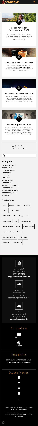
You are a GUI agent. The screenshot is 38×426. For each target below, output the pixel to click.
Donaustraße (7, 221)
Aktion (11, 205)
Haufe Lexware (28, 226)
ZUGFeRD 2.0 (17, 242)
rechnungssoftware (9, 237)
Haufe (18, 226)
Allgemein (6, 168)
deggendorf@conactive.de (19, 277)
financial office (8, 226)
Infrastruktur (7, 180)
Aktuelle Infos (7, 165)
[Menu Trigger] (34, 2)
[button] (3, 423)
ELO (3, 175)
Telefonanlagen (8, 193)
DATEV (5, 210)
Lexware (5, 183)
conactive (27, 205)
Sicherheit (6, 188)
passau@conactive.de (19, 319)
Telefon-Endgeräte (9, 190)
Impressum (10, 360)
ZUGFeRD (6, 242)
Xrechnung (23, 237)
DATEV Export (15, 210)
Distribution (7, 173)
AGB (29, 360)
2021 (4, 205)
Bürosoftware (7, 170)
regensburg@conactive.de (19, 298)
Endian (5, 178)
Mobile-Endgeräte (9, 185)
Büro (18, 205)
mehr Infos (19, 43)
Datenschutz (21, 360)
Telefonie (5, 195)
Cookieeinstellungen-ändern (19, 362)
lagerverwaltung (8, 232)
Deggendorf (23, 216)
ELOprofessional (26, 221)
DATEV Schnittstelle (9, 216)
